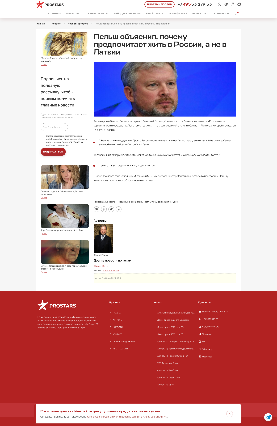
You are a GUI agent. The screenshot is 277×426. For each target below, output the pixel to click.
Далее (44, 64)
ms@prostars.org (210, 326)
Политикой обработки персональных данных (64, 143)
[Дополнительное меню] (236, 13)
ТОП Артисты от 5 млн (168, 363)
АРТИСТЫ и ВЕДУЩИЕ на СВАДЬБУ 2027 (176, 312)
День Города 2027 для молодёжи (173, 319)
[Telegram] (226, 4)
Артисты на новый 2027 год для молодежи (176, 348)
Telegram (206, 334)
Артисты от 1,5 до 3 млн (168, 377)
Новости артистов (111, 270)
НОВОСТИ (118, 327)
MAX (204, 341)
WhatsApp (207, 349)
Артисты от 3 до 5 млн (168, 370)
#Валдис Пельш (101, 266)
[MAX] (239, 4)
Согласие (74, 135)
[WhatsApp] (220, 4)
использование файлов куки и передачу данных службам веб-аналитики (127, 416)
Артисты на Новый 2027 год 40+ (172, 355)
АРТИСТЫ (117, 319)
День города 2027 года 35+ (170, 327)
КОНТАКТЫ (118, 334)
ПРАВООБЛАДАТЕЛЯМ (124, 341)
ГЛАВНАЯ (117, 312)
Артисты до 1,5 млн (166, 384)
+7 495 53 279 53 (210, 319)
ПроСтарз (207, 356)
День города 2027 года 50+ (171, 334)
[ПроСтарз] (233, 4)
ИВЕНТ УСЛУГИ (120, 348)
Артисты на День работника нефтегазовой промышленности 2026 (176, 341)
